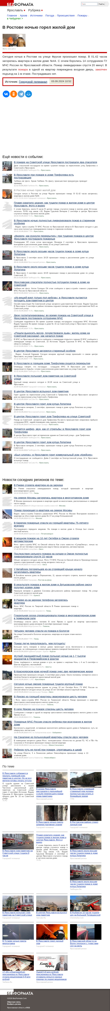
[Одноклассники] (13, 94)
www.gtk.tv (12, 49)
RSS (28, 1008)
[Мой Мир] (28, 94)
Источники (36, 15)
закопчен (101, 69)
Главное (12, 15)
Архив (23, 15)
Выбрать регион (14, 1004)
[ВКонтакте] (6, 94)
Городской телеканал (33, 81)
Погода (49, 15)
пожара (23, 69)
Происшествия (66, 15)
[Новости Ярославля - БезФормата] (17, 3)
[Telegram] (21, 94)
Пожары (82, 15)
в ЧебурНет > (15, 18)
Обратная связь (14, 1002)
